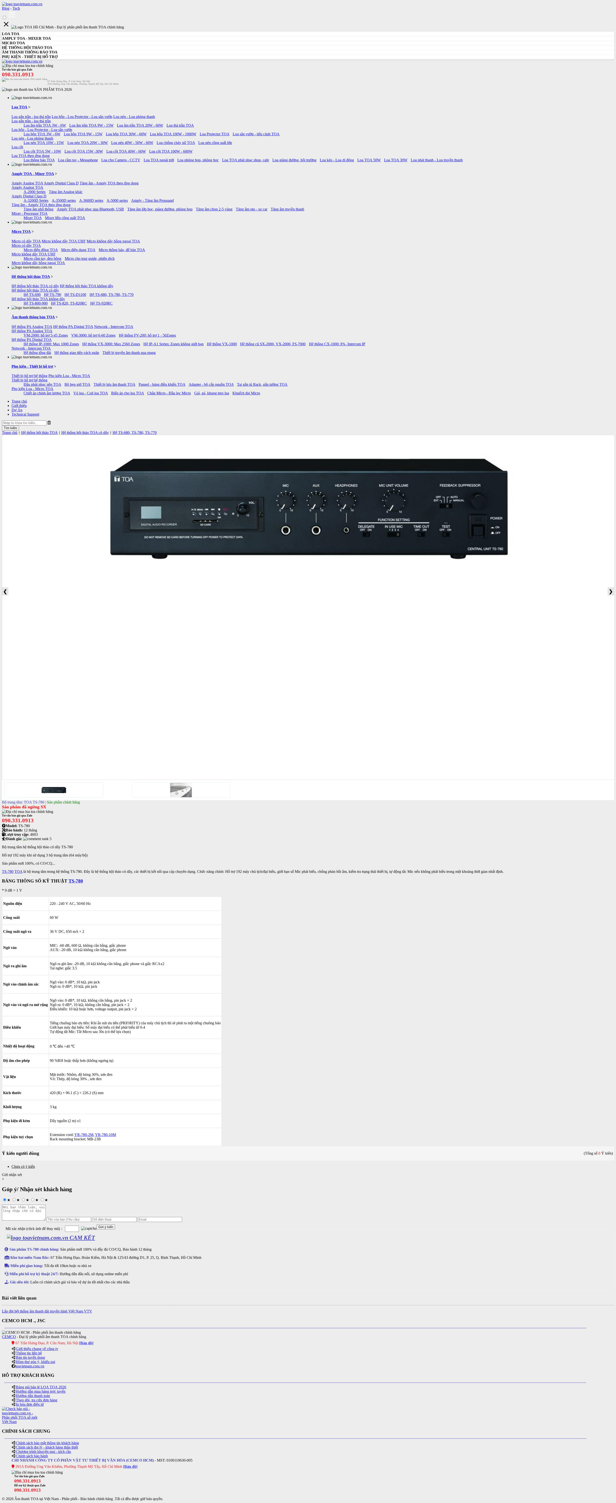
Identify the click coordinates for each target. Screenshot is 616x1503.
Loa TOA (19, 107)
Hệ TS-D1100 (75, 295)
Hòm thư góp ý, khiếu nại (35, 1362)
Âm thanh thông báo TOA (33, 317)
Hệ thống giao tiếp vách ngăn (76, 353)
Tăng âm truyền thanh (287, 209)
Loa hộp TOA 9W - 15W (83, 134)
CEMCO (9, 1337)
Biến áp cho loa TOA (127, 393)
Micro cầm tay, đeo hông (42, 258)
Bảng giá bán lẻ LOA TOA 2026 (41, 1387)
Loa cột (17, 147)
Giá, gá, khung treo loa (211, 393)
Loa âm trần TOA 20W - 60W (140, 125)
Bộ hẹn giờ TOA (77, 384)
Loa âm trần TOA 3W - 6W (45, 125)
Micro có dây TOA (26, 241)
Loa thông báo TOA (39, 160)
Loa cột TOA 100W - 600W (170, 151)
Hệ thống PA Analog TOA (32, 327)
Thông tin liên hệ (29, 1353)
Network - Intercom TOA (113, 327)
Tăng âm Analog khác (66, 192)
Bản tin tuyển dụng (30, 1357)
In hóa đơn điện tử (30, 1404)
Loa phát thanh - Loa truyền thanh (437, 160)
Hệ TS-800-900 (36, 303)
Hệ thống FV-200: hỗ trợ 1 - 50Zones (147, 335)
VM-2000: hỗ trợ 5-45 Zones (46, 335)
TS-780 (7, 871)
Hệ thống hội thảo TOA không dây (86, 286)
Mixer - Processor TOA (30, 213)
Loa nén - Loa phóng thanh (134, 117)
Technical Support (25, 414)
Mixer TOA (33, 218)
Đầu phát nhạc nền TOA (42, 384)
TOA (18, 871)
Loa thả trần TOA (180, 125)
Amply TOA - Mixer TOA (33, 174)
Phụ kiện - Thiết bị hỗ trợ (32, 366)
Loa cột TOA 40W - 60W (126, 151)
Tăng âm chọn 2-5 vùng (214, 209)
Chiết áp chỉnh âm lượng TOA (47, 393)
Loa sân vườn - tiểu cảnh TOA (256, 134)
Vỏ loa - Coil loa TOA (90, 393)
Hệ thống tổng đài (37, 353)
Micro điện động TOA (41, 250)
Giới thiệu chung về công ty (37, 1349)
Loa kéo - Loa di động (337, 160)
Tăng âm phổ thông (38, 209)
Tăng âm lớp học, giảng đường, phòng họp (159, 209)
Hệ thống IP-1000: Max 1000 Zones (51, 344)
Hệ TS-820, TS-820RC (69, 303)
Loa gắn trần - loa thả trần (31, 117)
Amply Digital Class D (61, 183)
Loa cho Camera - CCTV (120, 160)
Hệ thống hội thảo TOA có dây (35, 286)
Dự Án (17, 410)
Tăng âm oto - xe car (251, 209)
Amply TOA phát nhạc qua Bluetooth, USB (90, 209)
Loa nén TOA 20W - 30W (87, 143)
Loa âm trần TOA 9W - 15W (91, 125)
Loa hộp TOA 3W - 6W (42, 134)
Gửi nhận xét (12, 1175)
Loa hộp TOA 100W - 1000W (173, 134)
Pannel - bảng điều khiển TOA (162, 384)
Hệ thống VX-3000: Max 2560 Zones (111, 344)
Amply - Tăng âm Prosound (152, 200)
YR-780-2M (83, 1135)
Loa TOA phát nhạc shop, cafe (245, 160)
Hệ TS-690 (32, 295)
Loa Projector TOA (214, 134)
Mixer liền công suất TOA (65, 218)
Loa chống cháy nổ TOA (176, 143)
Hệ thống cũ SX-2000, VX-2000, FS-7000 (273, 344)
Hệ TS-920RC (101, 303)
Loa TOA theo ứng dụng (31, 156)
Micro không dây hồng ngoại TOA (113, 241)
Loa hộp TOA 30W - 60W (126, 134)
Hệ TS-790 (52, 295)
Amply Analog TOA (27, 183)
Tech (16, 8)
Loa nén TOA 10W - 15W (44, 143)
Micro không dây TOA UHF (64, 241)
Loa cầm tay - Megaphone (78, 160)
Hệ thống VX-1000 (222, 344)
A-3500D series (64, 200)
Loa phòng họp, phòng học (198, 160)
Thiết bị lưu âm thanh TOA (114, 384)
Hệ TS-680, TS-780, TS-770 (112, 295)
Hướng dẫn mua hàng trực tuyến (40, 1391)
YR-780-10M (105, 1135)
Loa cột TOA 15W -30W (83, 151)
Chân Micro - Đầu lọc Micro (169, 393)
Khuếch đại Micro (246, 393)
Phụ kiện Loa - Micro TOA (69, 376)
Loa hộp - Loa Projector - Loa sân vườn (82, 117)
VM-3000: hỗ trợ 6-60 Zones (93, 335)
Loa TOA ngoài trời (159, 160)
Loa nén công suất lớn (215, 143)
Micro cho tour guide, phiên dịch (90, 258)
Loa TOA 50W (369, 160)
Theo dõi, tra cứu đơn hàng (36, 1400)
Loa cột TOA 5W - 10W (42, 151)
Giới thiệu (19, 406)
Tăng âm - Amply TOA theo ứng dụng (109, 183)
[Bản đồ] (86, 1343)
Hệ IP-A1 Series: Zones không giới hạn (173, 344)
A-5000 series (117, 200)
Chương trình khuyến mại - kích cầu (43, 1452)
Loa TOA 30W (395, 160)
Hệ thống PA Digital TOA (73, 327)
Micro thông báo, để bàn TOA (122, 250)
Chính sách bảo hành (32, 1456)
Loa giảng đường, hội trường (294, 160)
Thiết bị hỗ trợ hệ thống (29, 376)
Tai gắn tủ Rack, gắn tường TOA (262, 384)
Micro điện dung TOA (78, 250)
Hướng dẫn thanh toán (33, 1396)
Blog (5, 8)
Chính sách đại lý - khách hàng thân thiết (47, 1447)
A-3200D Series (36, 200)
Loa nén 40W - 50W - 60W (132, 143)
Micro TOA (21, 231)
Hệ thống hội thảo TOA (31, 276)
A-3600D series (91, 200)
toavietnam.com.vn (29, 1366)
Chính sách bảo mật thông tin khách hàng (47, 1443)
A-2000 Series (34, 192)
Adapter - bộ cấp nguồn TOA (211, 384)
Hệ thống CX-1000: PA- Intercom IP (337, 344)
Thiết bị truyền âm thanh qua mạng (129, 353)
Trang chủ (19, 401)
